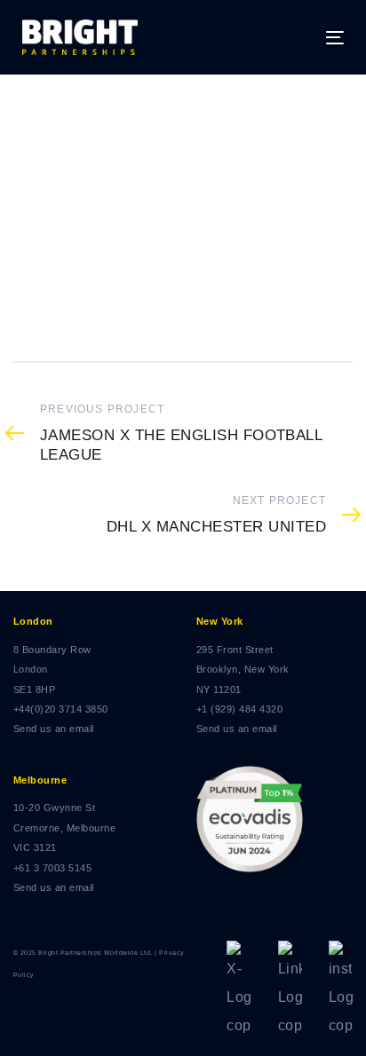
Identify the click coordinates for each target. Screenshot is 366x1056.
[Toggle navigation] (290, 37)
